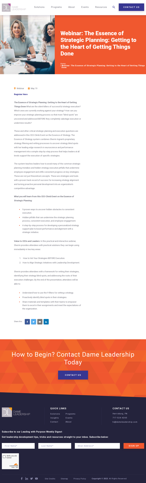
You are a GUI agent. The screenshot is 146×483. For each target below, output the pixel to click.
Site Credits (50, 479)
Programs (71, 414)
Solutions (55, 414)
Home (63, 64)
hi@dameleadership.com (125, 422)
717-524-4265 (120, 418)
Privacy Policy (79, 479)
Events (69, 418)
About (69, 422)
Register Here (20, 94)
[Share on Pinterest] (52, 325)
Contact (54, 422)
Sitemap (64, 479)
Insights (54, 418)
